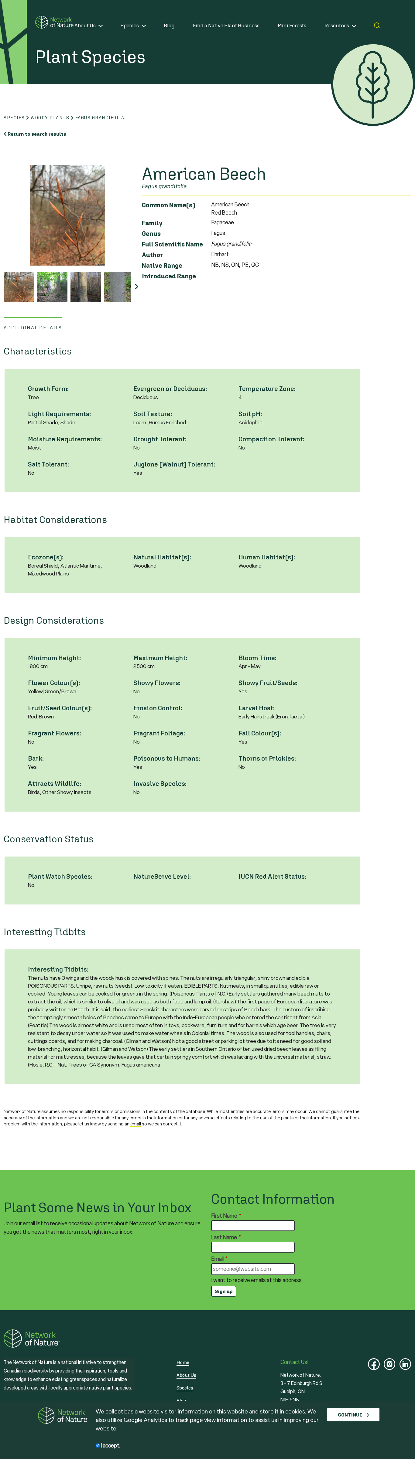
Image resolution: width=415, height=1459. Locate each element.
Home (183, 1362)
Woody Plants (50, 117)
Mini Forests (292, 25)
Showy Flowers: (156, 683)
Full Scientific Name (172, 244)
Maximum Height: (160, 658)
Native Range (162, 265)
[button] (136, 287)
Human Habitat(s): (266, 557)
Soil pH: (250, 414)
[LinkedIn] (405, 1364)
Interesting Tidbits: (58, 969)
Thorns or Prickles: (267, 758)
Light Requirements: (59, 414)
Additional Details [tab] (33, 327)
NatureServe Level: (162, 876)
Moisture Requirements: (65, 439)
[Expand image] (67, 215)
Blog (169, 25)
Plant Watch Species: (60, 876)
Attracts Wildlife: (54, 783)
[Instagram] (390, 1364)
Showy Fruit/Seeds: (267, 683)
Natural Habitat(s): (162, 557)
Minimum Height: (54, 658)
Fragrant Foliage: (159, 733)
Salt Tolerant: (48, 464)
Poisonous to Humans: (166, 758)
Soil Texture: (152, 414)
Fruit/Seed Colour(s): (60, 708)
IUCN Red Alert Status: (272, 876)
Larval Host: (256, 708)
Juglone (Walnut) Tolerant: (174, 464)
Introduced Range (169, 276)
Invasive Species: (160, 783)
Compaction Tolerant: (271, 439)
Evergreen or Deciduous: (170, 388)
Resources (336, 25)
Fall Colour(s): (259, 733)
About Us (85, 25)
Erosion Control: (157, 708)
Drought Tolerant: (160, 439)
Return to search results (37, 134)
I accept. (110, 1445)
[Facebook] (374, 1364)
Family (152, 222)
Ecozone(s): (45, 557)
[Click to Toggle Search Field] (377, 25)
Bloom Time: (257, 658)
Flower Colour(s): (54, 683)
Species (130, 25)
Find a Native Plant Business (226, 25)
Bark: (36, 758)
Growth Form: (48, 388)
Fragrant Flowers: (54, 733)
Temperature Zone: (267, 388)
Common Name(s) (168, 205)
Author (152, 254)
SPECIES (14, 117)
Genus (151, 233)
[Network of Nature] (54, 22)
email (135, 1124)
